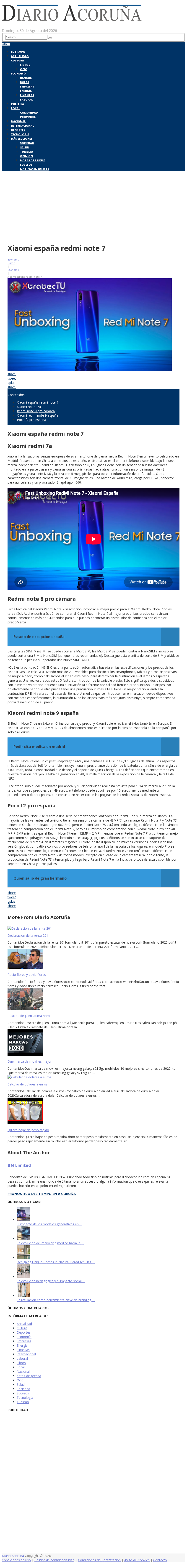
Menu (6, 44)
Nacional (18, 121)
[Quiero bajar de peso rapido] (93, 1111)
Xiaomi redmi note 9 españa (37, 415)
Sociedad (27, 143)
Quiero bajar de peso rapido (28, 1130)
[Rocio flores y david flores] (93, 959)
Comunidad (29, 112)
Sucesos (26, 164)
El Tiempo (18, 51)
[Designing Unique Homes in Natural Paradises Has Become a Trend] (23, 1257)
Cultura (17, 60)
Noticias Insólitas (34, 169)
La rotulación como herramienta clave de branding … (56, 1300)
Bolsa (24, 82)
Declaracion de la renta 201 (28, 935)
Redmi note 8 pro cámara (36, 411)
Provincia (28, 117)
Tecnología (20, 134)
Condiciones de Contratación (99, 1560)
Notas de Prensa (32, 160)
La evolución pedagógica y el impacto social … (51, 1281)
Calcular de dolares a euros (28, 1084)
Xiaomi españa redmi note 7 (37, 402)
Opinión (26, 156)
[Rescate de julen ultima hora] (93, 999)
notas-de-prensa (29, 1376)
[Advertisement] (93, 206)
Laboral (26, 99)
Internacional (22, 125)
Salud (24, 147)
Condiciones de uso (16, 1560)
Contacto (160, 1560)
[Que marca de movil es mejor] (93, 1043)
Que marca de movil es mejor (30, 1061)
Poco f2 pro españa (31, 420)
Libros (25, 64)
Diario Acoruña (13, 1555)
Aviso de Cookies (137, 1560)
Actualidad (20, 56)
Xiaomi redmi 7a (29, 406)
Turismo (26, 151)
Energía (26, 91)
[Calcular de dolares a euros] (93, 1077)
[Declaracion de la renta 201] (93, 928)
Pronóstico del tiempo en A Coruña (42, 1193)
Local (15, 108)
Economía (18, 73)
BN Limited (19, 1165)
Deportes (18, 130)
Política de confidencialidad (54, 1560)
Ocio (23, 69)
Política (17, 104)
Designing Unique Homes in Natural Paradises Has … (56, 1262)
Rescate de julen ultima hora (29, 1015)
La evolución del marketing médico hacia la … (50, 1243)
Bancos (26, 78)
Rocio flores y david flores (27, 974)
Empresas (27, 86)
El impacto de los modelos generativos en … (49, 1224)
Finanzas (27, 95)
